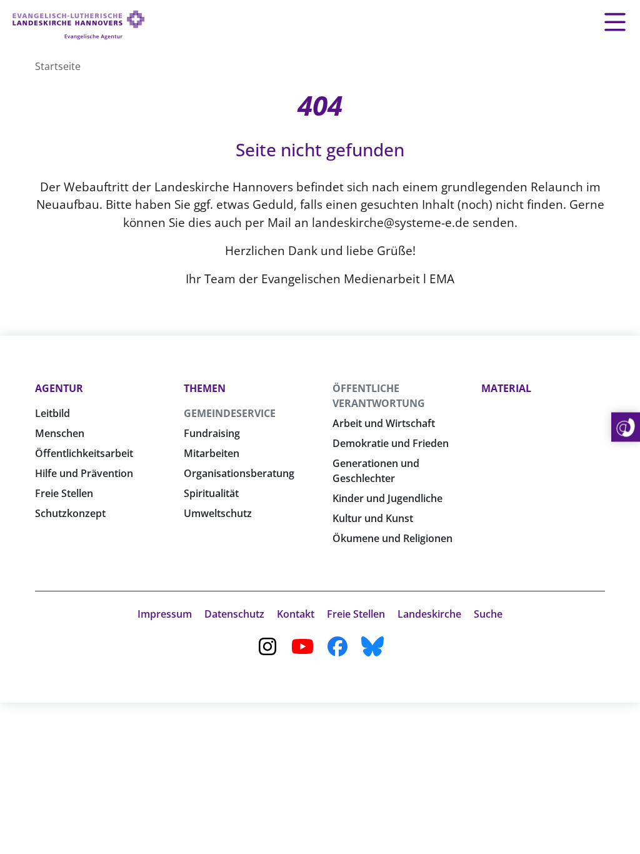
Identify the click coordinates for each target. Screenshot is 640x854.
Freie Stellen (64, 493)
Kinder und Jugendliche (387, 498)
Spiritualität (211, 493)
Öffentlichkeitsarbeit (84, 453)
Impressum (165, 614)
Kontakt (295, 614)
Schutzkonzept (70, 513)
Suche (488, 614)
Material (506, 388)
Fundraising (212, 433)
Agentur (59, 388)
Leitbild (52, 413)
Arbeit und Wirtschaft (383, 423)
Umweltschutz (218, 513)
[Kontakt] (625, 427)
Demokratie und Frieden (390, 443)
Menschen (59, 433)
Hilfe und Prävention (84, 473)
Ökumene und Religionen (392, 538)
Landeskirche (429, 614)
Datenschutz (234, 614)
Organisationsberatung (239, 473)
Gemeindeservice (230, 413)
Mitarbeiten (211, 453)
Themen (205, 388)
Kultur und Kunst (372, 518)
